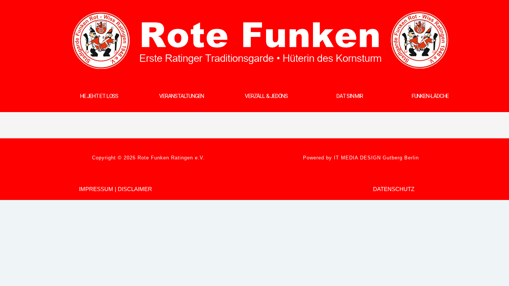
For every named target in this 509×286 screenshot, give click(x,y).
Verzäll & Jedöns (266, 96)
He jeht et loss (99, 96)
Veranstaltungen (181, 96)
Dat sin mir (349, 96)
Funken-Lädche (430, 96)
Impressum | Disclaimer (115, 189)
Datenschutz (393, 189)
